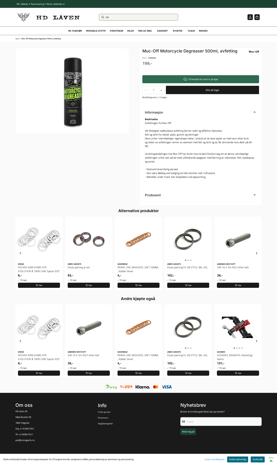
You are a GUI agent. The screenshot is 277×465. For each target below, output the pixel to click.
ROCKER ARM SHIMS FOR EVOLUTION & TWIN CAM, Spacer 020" (39, 269)
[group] (39, 253)
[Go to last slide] (20, 253)
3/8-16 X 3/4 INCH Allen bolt (233, 267)
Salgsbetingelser (105, 423)
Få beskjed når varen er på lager (203, 79)
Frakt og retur (104, 412)
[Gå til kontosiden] (250, 17)
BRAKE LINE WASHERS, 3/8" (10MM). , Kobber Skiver (138, 269)
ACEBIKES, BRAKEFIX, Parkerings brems (235, 357)
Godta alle (258, 459)
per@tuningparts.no (25, 440)
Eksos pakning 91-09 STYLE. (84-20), (187, 267)
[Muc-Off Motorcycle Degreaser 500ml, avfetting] (72, 90)
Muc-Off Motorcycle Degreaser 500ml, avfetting (41, 38)
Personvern (103, 417)
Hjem (17, 38)
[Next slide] (256, 253)
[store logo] (48, 17)
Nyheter (177, 31)
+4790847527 (26, 434)
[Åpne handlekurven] (257, 17)
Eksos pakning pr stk (79, 267)
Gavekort (162, 31)
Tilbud (191, 31)
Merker (203, 31)
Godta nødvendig (237, 459)
